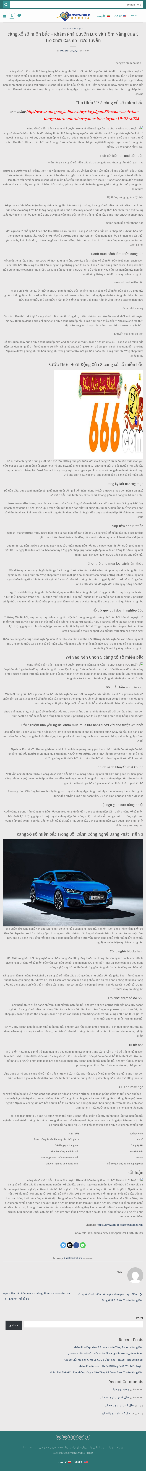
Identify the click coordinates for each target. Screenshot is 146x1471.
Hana (62, 51)
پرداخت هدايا (115, 1447)
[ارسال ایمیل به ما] (76, 1437)
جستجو (139, 1317)
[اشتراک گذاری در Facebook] (76, 1245)
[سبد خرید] (4, 16)
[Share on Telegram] (63, 1245)
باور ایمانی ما (97, 1447)
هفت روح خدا (121, 1389)
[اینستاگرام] (81, 1437)
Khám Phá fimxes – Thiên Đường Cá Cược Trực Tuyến (111, 1366)
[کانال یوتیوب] (64, 1437)
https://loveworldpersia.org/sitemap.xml (120, 1224)
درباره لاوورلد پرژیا (76, 1447)
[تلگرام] (58, 1437)
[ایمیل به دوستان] (70, 1245)
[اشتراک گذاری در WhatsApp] (83, 1245)
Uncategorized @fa (73, 28)
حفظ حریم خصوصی (51, 1447)
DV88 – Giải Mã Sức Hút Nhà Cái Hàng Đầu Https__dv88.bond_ (105, 1353)
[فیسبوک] (87, 1437)
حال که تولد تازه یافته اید (114, 1397)
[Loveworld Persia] (73, 16)
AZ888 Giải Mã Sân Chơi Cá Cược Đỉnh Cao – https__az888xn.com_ (102, 1359)
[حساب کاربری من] (12, 16)
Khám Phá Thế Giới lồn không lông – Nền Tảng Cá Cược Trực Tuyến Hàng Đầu (96, 1372)
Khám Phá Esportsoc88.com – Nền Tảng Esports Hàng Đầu (108, 1347)
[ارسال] (6, 4)
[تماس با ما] (70, 1437)
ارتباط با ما (29, 1447)
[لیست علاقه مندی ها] (19, 16)
